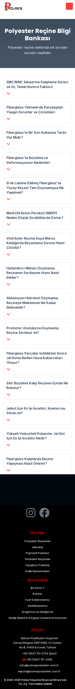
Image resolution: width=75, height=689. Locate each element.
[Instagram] (31, 512)
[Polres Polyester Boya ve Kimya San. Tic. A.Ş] (13, 6)
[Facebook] (44, 512)
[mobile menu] (69, 6)
